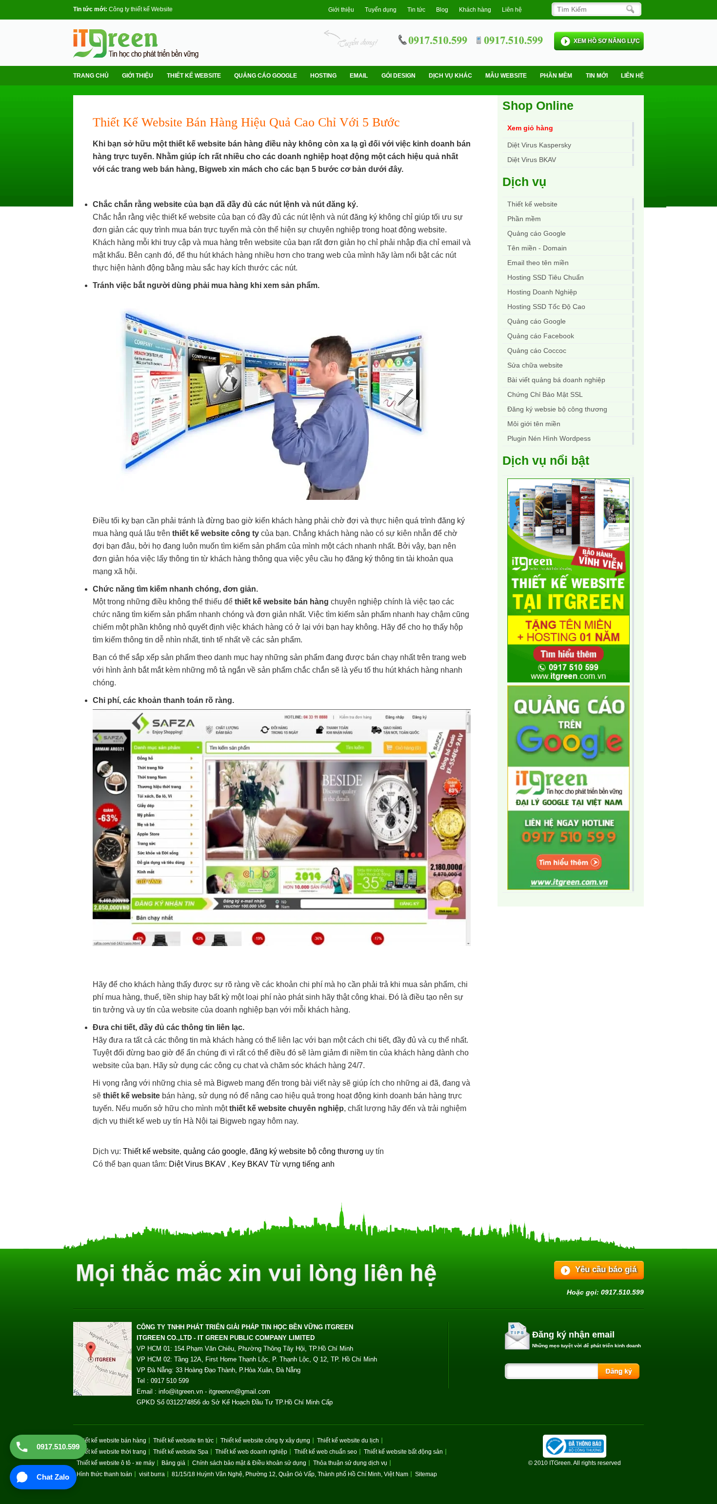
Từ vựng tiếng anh (302, 1164)
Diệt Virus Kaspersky (539, 145)
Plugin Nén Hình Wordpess (549, 438)
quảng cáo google (214, 1151)
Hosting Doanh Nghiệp (542, 292)
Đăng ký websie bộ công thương (557, 409)
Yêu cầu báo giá (606, 1269)
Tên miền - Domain (537, 248)
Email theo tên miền (538, 263)
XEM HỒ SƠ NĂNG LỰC (607, 41)
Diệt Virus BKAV (198, 1164)
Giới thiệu (341, 9)
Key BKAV (251, 1164)
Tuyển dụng (381, 9)
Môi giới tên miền (533, 424)
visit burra (152, 1474)
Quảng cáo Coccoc (536, 350)
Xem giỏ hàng (530, 128)
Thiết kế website (194, 75)
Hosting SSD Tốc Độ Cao (546, 306)
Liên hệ (512, 9)
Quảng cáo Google (536, 321)
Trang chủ (91, 75)
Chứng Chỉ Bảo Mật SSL (545, 394)
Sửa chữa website (535, 365)
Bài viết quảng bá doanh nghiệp (556, 380)
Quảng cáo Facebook (540, 336)
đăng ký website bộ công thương (306, 1151)
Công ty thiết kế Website (141, 9)
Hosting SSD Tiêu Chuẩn (545, 277)
